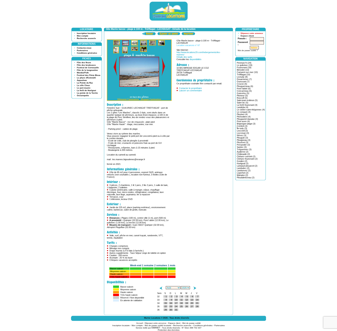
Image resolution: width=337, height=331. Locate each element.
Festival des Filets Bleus (88, 75)
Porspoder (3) (243, 145)
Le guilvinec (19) (244, 65)
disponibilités (195, 59)
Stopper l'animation (151, 97)
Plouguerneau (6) (245, 86)
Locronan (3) (243, 133)
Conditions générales (87, 53)
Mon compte (82, 36)
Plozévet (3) (242, 142)
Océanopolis (83, 95)
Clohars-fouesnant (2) (247, 159)
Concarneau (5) (244, 91)
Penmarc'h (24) (244, 63)
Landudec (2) (243, 168)
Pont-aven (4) (243, 121)
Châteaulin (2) (243, 154)
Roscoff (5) (242, 98)
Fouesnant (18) (244, 67)
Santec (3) (242, 147)
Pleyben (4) (242, 114)
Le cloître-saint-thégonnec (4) (251, 109)
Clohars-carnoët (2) (246, 156)
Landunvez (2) (244, 170)
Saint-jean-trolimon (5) (247, 100)
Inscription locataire (86, 33)
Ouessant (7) (243, 81)
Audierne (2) (242, 152)
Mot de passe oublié (191, 321)
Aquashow (82, 80)
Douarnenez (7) (244, 79)
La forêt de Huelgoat (86, 90)
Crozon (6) (242, 84)
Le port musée (83, 88)
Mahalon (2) (242, 175)
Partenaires (82, 50)
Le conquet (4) (244, 112)
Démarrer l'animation (128, 97)
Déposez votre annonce (252, 33)
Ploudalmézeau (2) (246, 177)
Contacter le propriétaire (190, 88)
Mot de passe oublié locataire (158, 323)
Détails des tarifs (184, 57)
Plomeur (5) (242, 95)
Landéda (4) (242, 107)
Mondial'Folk (83, 73)
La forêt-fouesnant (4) (247, 105)
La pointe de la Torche (87, 93)
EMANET (156, 325)
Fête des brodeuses (86, 65)
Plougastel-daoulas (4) (247, 119)
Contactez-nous (84, 48)
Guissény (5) (243, 93)
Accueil (139, 321)
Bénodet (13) (243, 70)
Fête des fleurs (84, 62)
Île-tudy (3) (242, 128)
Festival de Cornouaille (88, 68)
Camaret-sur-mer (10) (247, 72)
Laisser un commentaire (190, 90)
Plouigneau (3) (243, 140)
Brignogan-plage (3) (246, 123)
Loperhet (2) (242, 173)
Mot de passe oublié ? (248, 50)
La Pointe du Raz (85, 83)
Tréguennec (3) (244, 149)
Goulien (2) (242, 161)
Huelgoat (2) (242, 163)
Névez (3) (241, 135)
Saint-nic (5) (242, 102)
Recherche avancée (86, 38)
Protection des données (168, 328)
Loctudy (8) (242, 77)
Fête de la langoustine (87, 70)
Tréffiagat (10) (243, 74)
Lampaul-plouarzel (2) (247, 166)
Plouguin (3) (242, 138)
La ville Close (83, 85)
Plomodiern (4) (244, 116)
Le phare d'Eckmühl (86, 78)
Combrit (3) (242, 126)
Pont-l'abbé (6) (244, 88)
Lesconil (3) (242, 131)
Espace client (247, 36)
